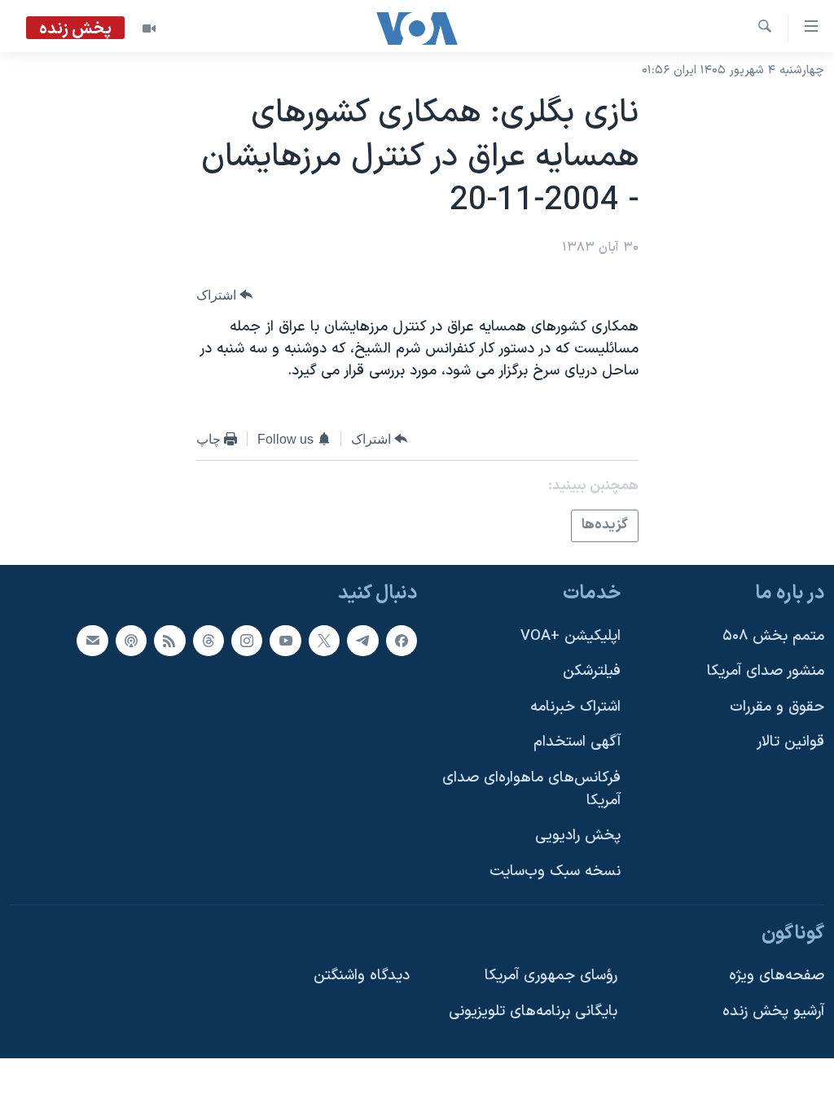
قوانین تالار (790, 742)
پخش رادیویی (578, 836)
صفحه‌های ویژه (776, 976)
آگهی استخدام (577, 742)
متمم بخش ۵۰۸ (773, 635)
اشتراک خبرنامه (575, 706)
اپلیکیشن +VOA (570, 635)
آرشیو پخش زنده (773, 1011)
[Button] (224, 295)
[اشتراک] (92, 639)
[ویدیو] (149, 28)
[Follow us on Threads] (208, 639)
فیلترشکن (592, 671)
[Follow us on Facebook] (401, 639)
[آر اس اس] (169, 639)
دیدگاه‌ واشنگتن (362, 976)
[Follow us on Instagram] (246, 639)
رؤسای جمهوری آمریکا (551, 976)
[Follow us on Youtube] (285, 639)
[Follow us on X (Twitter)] (324, 639)
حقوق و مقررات (777, 706)
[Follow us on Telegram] (362, 639)
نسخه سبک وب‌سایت (555, 871)
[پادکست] (131, 639)
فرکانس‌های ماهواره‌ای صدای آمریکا (531, 789)
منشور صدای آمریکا (765, 671)
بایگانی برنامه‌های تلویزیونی (533, 1011)
